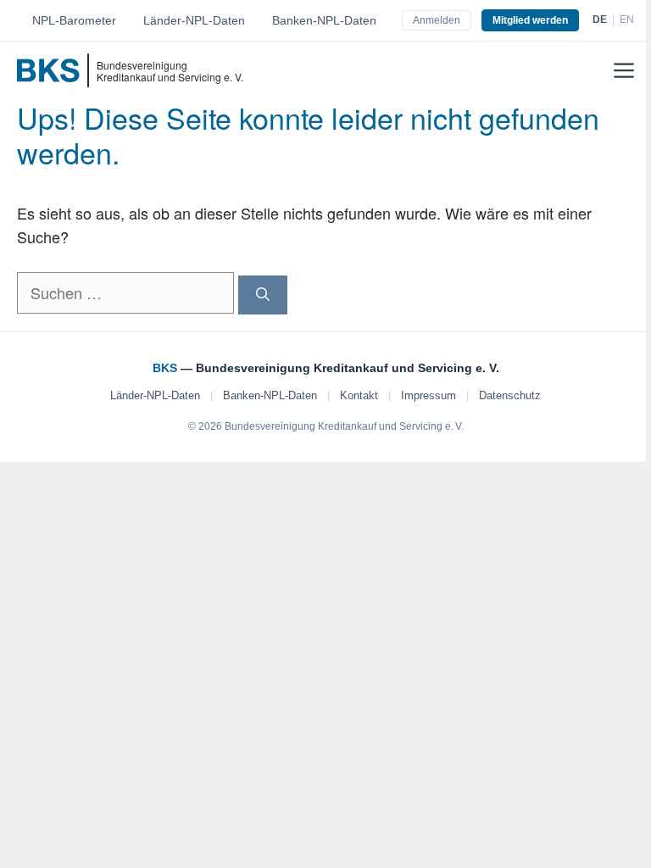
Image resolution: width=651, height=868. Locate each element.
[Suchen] (262, 294)
